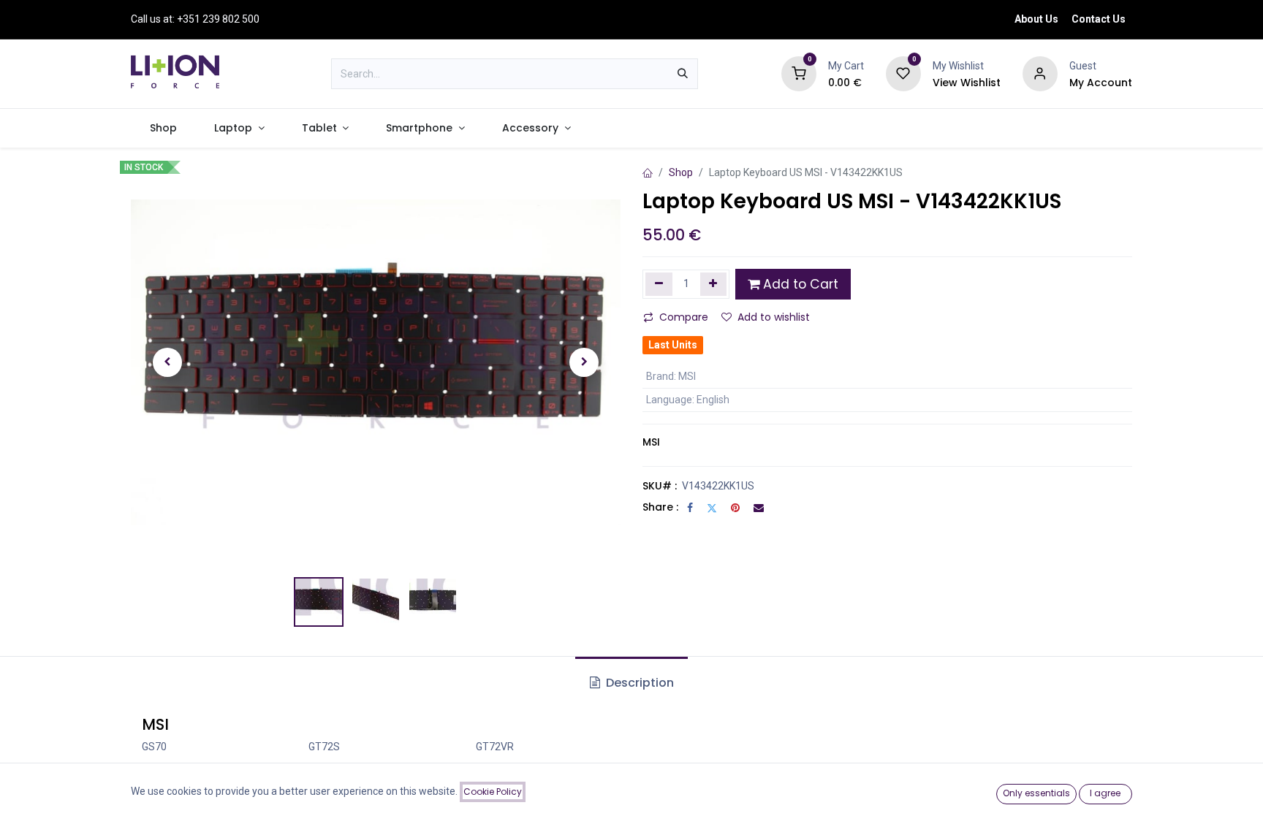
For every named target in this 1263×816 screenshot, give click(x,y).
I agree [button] (1105, 793)
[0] (798, 73)
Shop (681, 172)
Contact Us (1099, 19)
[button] (167, 362)
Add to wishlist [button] (773, 317)
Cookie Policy (492, 791)
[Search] (682, 73)
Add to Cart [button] (798, 284)
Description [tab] (638, 682)
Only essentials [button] (1036, 793)
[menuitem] (163, 128)
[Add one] (713, 284)
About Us (1036, 19)
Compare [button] (683, 317)
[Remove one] (658, 284)
